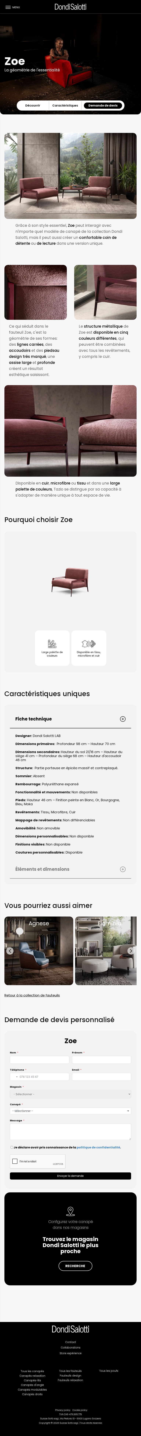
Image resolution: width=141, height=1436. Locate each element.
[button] (10, 951)
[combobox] (14, 1077)
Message (16, 1120)
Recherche (75, 1266)
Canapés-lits (32, 1380)
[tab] (70, 719)
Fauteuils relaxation (70, 1380)
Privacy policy (62, 1410)
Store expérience (71, 1353)
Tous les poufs (108, 1371)
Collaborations (70, 1347)
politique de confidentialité (98, 1147)
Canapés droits (32, 1394)
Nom (13, 1052)
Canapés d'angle (32, 1385)
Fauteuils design (70, 1375)
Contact (70, 1342)
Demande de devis (103, 105)
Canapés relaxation (32, 1376)
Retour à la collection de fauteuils (32, 995)
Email (75, 1070)
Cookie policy (80, 1410)
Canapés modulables (32, 1390)
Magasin (15, 1087)
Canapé (15, 1104)
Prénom (77, 1052)
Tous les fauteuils (70, 1371)
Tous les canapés (32, 1371)
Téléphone (17, 1070)
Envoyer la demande (70, 1176)
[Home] (70, 1329)
